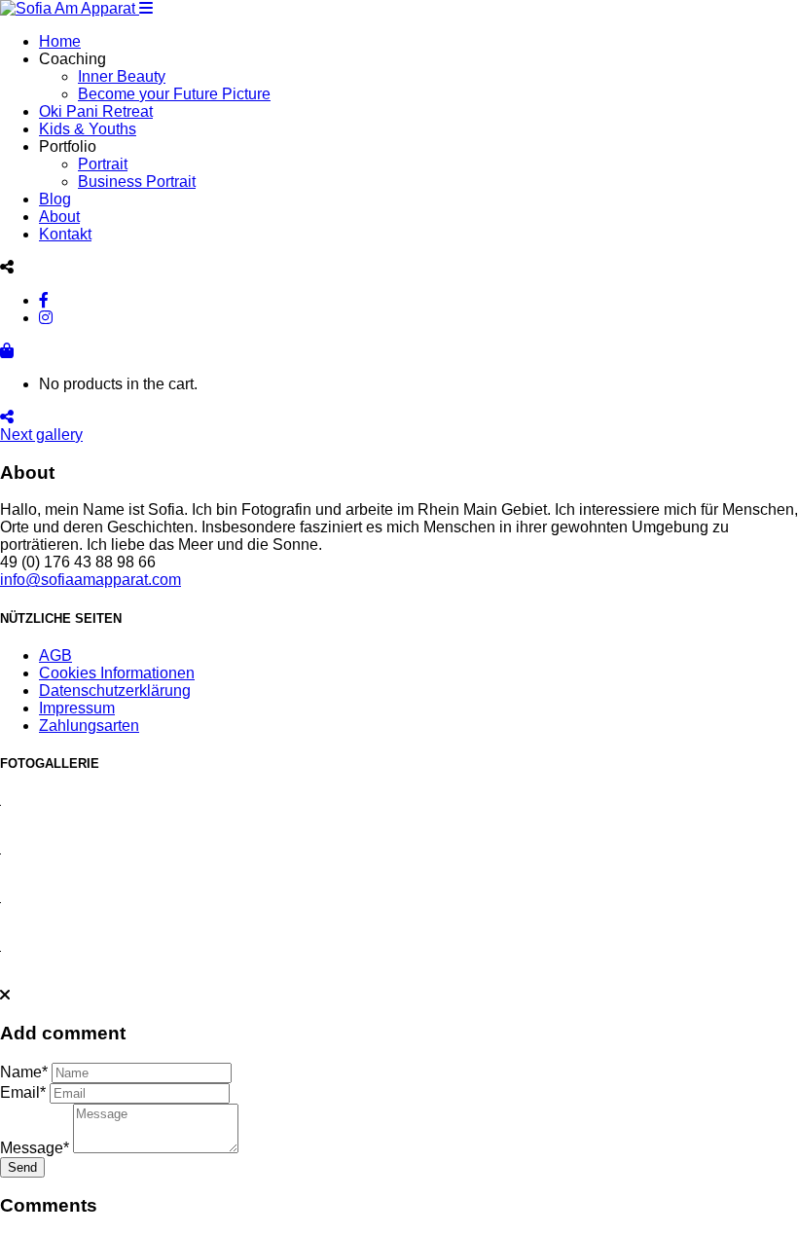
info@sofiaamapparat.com (90, 579)
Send (22, 1167)
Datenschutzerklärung (115, 690)
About (59, 216)
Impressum (77, 708)
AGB (55, 655)
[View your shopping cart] (7, 350)
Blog (55, 199)
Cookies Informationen (117, 673)
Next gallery (41, 434)
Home (60, 41)
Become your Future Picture (174, 94)
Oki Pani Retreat (96, 111)
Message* (34, 1148)
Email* (23, 1092)
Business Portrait (137, 181)
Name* (24, 1072)
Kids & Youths (87, 129)
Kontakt (65, 234)
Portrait (102, 164)
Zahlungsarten (89, 725)
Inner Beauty (121, 76)
